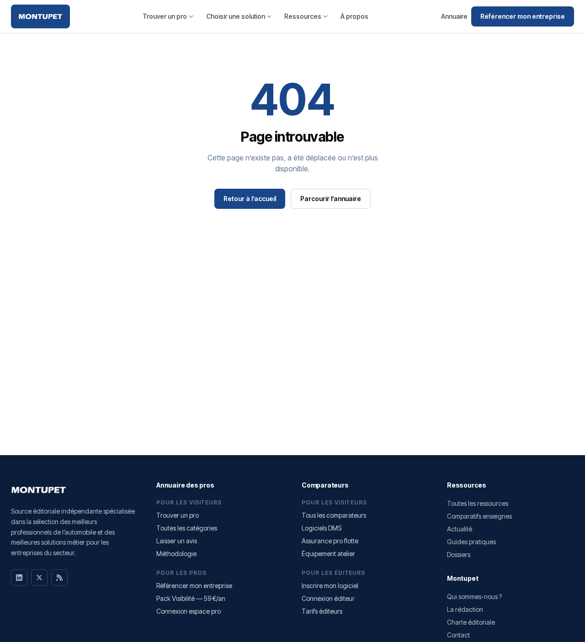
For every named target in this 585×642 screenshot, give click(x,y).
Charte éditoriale (471, 622)
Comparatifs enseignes (479, 516)
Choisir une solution (235, 16)
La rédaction (465, 609)
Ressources (302, 16)
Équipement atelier (328, 553)
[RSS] (59, 577)
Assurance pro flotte (330, 541)
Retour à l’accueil (249, 198)
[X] (39, 577)
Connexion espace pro (188, 611)
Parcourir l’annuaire (330, 198)
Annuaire (454, 16)
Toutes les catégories (186, 528)
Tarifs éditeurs (322, 611)
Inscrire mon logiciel (330, 585)
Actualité (459, 529)
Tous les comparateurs (334, 515)
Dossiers (458, 554)
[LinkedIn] (19, 577)
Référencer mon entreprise (522, 16)
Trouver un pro (165, 16)
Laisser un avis (176, 541)
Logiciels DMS (321, 528)
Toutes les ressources (477, 503)
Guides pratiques (471, 542)
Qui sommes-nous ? (474, 596)
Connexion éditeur (328, 598)
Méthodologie (176, 553)
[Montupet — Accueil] (40, 16)
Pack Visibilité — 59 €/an (190, 598)
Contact (458, 635)
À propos (354, 16)
